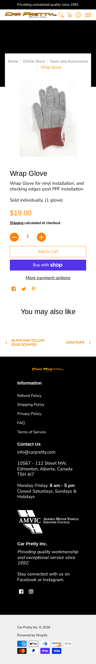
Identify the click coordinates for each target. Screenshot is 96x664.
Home (13, 61)
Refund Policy (29, 395)
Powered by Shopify (32, 635)
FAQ (21, 423)
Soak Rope (75, 343)
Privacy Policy (29, 413)
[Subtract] (14, 237)
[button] (69, 15)
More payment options (48, 278)
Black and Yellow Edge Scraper (28, 343)
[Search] (61, 15)
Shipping (16, 222)
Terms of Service (31, 432)
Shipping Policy (30, 404)
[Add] (41, 237)
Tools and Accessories (69, 61)
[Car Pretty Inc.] (31, 15)
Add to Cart (48, 251)
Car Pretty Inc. (27, 627)
